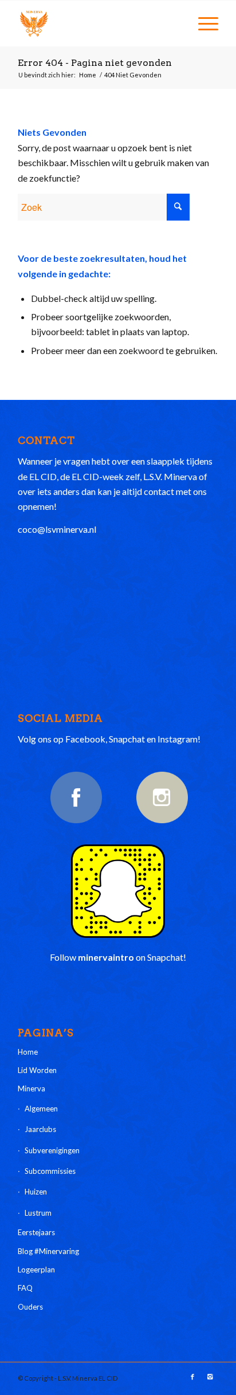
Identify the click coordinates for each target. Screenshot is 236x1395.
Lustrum (38, 1212)
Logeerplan (36, 1269)
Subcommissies (50, 1171)
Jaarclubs (40, 1129)
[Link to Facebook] (192, 1376)
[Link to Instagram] (209, 1376)
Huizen (36, 1191)
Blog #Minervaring (48, 1251)
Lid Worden (37, 1070)
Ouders (30, 1306)
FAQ (25, 1287)
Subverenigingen (52, 1150)
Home (87, 74)
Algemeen (41, 1108)
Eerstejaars (36, 1232)
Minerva (31, 1088)
